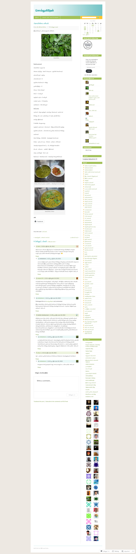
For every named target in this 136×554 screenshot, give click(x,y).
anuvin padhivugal (90, 380)
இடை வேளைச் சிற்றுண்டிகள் (91, 176)
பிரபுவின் (87, 389)
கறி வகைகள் (88, 195)
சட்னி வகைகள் (88, 216)
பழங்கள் (87, 266)
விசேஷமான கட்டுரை (89, 319)
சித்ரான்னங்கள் (88, 222)
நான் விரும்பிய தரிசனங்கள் (91, 256)
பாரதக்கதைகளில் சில (90, 273)
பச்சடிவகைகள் (88, 260)
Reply (37, 256)
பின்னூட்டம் (72, 395)
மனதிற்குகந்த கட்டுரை (90, 296)
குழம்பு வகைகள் (88, 203)
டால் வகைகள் (88, 243)
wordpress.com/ (89, 396)
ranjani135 (40, 278)
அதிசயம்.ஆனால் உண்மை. (91, 165)
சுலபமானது (87, 235)
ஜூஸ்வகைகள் (88, 241)
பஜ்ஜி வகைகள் (88, 262)
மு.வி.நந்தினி (88, 366)
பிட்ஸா (86, 279)
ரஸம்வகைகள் (88, 302)
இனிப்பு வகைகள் (88, 178)
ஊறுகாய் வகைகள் (89, 182)
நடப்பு (86, 252)
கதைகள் (87, 193)
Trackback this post (39, 401)
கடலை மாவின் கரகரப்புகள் (91, 189)
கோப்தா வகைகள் (89, 214)
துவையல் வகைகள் (89, 247)
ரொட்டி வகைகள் (88, 304)
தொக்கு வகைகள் (89, 250)
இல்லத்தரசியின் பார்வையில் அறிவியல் (92, 361)
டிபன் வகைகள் (88, 245)
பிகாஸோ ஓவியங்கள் (89, 275)
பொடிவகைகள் (88, 290)
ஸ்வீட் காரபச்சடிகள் (89, 329)
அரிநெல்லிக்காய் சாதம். (94, 143)
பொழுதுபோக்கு (88, 292)
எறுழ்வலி (88, 353)
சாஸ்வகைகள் (88, 220)
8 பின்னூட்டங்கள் (54, 27)
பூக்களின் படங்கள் (89, 283)
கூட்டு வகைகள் (88, 205)
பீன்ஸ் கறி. (91, 90)
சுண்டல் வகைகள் (89, 233)
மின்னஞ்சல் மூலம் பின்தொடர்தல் (91, 55)
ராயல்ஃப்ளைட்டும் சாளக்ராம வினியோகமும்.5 (92, 136)
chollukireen (40, 298)
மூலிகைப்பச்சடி (88, 298)
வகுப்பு (86, 306)
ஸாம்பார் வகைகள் (89, 325)
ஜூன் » (87, 34)
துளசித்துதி (91, 84)
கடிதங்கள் (87, 191)
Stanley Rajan (89, 351)
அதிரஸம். (91, 116)
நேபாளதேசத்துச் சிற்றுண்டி (91, 258)
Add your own (51, 241)
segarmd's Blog (89, 348)
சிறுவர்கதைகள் (88, 224)
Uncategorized (88, 331)
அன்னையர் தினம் (89, 167)
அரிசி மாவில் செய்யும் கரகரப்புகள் (92, 172)
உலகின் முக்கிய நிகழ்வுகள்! (92, 391)
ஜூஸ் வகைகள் (88, 239)
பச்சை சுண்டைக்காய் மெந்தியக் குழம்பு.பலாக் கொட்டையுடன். (94, 97)
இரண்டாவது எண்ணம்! (91, 382)
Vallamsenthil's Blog (90, 387)
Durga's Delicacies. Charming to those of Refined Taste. (93, 345)
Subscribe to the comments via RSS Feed (56, 401)
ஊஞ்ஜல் (86, 180)
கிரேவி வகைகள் (88, 201)
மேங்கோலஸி (92, 104)
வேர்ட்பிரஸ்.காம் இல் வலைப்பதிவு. (41, 548)
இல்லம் (37, 17)
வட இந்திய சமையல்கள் (90, 309)
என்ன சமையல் (88, 207)
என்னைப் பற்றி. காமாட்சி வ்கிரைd (50, 17)
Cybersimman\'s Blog (91, 385)
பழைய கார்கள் (88, 269)
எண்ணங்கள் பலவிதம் (91, 358)
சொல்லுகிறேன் (44, 10)
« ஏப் (84, 34)
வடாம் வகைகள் (88, 311)
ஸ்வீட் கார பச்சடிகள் (89, 327)
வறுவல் (86, 313)
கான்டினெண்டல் (88, 197)
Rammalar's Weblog (90, 378)
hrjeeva (87, 371)
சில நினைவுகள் (88, 228)
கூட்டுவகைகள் (88, 209)
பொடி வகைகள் (88, 287)
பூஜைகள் (87, 285)
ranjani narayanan (90, 364)
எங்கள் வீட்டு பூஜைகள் (90, 184)
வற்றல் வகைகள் (88, 333)
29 (87, 32)
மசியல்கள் (44, 231)
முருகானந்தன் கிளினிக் (91, 373)
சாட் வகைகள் (88, 218)
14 (85, 29)
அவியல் (86, 174)
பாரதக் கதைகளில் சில (90, 271)
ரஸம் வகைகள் (88, 300)
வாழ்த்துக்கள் (88, 317)
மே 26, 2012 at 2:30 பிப (40, 27)
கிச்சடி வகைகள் (88, 199)
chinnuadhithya (89, 375)
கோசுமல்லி (87, 212)
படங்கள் (86, 264)
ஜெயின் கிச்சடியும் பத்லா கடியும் (93, 128)
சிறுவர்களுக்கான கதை (90, 226)
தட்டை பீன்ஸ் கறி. (93, 110)
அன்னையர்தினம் (89, 169)
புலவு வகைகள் (88, 281)
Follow (88, 71)
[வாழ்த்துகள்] (93, 117)
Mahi (38, 246)
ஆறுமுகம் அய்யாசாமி (91, 355)
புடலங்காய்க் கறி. (74, 237)
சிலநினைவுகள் (88, 231)
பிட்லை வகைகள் (88, 277)
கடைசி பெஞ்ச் (89, 368)
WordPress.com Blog (91, 394)
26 (98, 30)
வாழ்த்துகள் (91, 121)
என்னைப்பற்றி (88, 186)
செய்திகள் (87, 237)
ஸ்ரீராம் (39, 353)
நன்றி (86, 254)
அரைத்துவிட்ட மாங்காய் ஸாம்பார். (42, 237)
